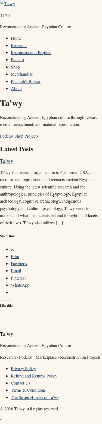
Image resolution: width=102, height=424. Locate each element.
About (16, 88)
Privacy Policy (23, 368)
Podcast (17, 59)
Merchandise (22, 74)
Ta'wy (5, 15)
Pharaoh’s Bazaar (26, 81)
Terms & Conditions (28, 390)
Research (19, 45)
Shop (15, 67)
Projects (31, 136)
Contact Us (20, 383)
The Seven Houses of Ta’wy (35, 397)
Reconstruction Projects (31, 52)
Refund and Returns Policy (34, 376)
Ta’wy (6, 161)
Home (16, 38)
